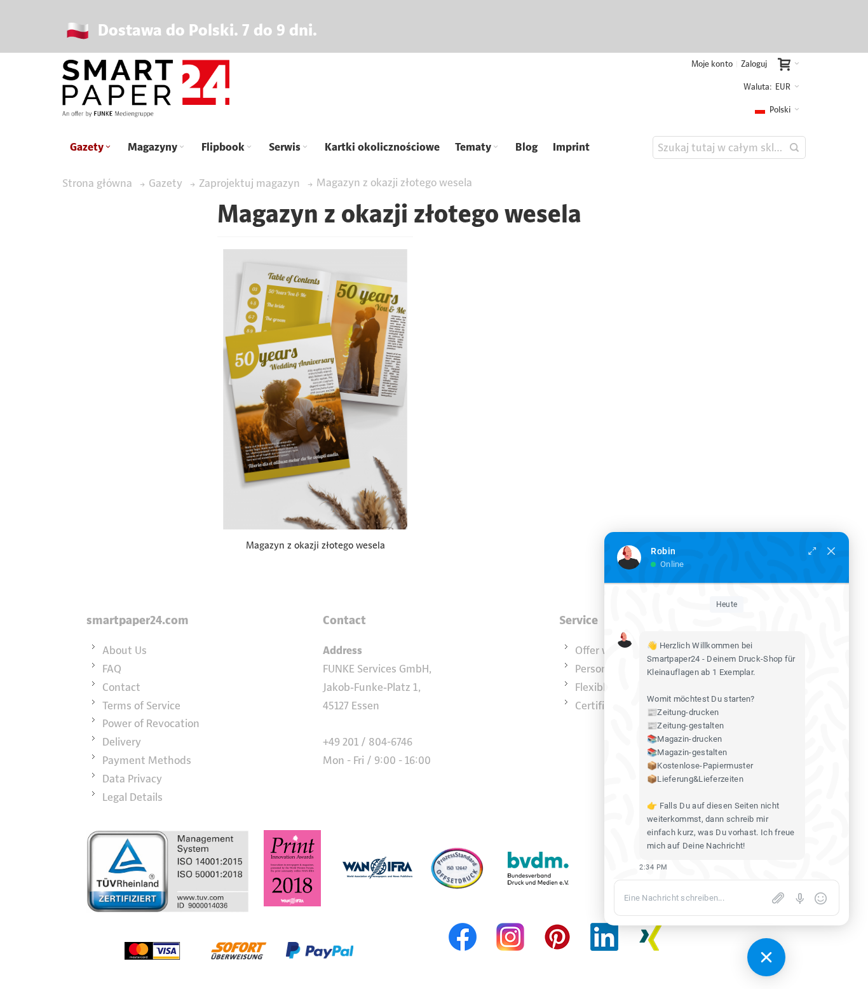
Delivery (121, 742)
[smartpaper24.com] (145, 89)
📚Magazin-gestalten (687, 752)
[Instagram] (510, 922)
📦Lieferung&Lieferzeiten (695, 779)
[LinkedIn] (604, 922)
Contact (121, 687)
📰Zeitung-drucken (683, 712)
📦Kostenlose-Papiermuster (700, 765)
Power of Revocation (151, 723)
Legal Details (132, 797)
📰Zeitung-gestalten (685, 725)
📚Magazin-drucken (684, 739)
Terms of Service (141, 706)
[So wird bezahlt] (238, 922)
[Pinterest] (557, 922)
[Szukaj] (794, 147)
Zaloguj (754, 63)
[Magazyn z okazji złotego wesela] (315, 389)
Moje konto (712, 63)
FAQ (111, 669)
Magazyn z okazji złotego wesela (315, 545)
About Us (124, 650)
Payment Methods (146, 760)
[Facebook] (463, 922)
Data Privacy (132, 779)
